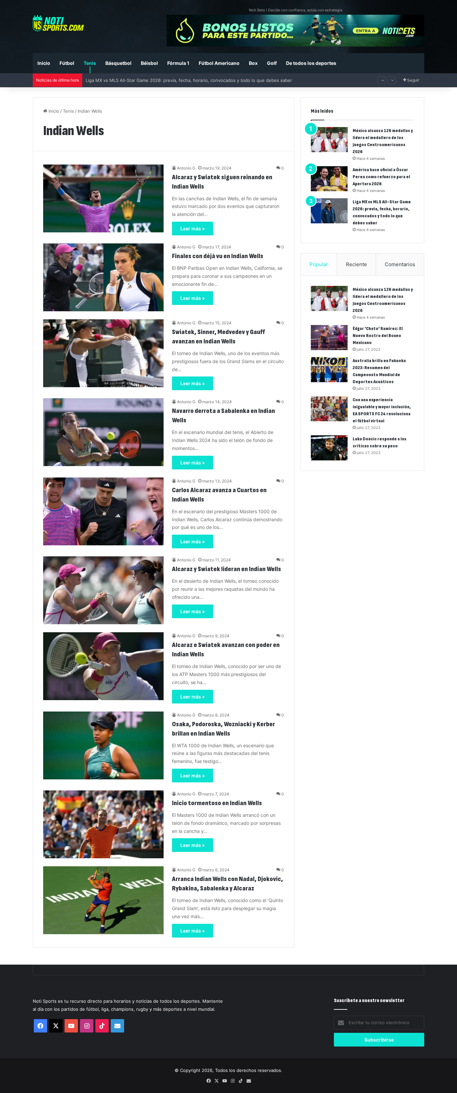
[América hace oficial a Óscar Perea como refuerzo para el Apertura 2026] (329, 178)
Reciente (356, 264)
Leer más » (192, 228)
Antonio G (186, 168)
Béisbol (149, 63)
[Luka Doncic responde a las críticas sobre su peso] (329, 447)
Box (253, 63)
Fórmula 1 (178, 63)
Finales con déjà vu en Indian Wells (217, 256)
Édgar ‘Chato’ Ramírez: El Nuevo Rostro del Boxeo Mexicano (378, 335)
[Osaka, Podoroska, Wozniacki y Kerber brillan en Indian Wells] (103, 745)
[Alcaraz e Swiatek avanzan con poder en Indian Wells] (103, 666)
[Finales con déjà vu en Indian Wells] (103, 277)
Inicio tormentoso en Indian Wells (217, 803)
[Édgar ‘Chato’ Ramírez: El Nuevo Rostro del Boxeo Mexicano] (329, 337)
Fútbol (67, 63)
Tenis (90, 63)
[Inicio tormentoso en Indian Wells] (103, 824)
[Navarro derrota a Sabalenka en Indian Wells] (103, 432)
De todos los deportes (311, 63)
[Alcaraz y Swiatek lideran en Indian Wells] (103, 590)
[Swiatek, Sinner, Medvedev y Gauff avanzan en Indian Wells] (103, 353)
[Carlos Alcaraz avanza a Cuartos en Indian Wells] (103, 511)
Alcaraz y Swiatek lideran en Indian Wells (226, 569)
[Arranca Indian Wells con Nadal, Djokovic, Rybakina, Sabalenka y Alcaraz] (103, 900)
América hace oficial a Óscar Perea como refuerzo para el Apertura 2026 (381, 177)
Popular (318, 264)
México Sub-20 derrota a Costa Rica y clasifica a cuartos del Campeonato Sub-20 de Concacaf (184, 80)
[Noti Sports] (58, 23)
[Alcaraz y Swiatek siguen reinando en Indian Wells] (103, 198)
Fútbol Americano (219, 63)
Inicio (43, 63)
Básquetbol (118, 63)
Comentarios (400, 264)
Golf (272, 63)
